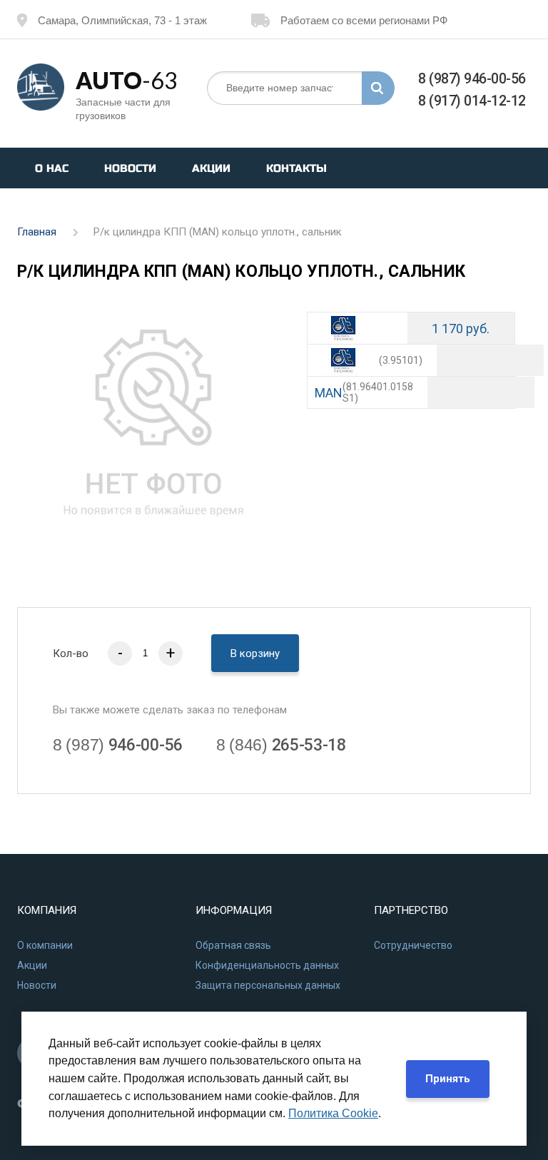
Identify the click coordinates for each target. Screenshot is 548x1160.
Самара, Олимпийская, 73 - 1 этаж (122, 20)
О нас (51, 168)
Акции (211, 168)
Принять (447, 1078)
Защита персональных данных (268, 985)
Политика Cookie (333, 1113)
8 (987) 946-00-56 (472, 79)
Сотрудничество (413, 945)
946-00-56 (118, 745)
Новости (130, 168)
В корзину (255, 653)
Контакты (296, 168)
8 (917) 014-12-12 (472, 101)
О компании (45, 945)
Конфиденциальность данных (267, 965)
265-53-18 (281, 745)
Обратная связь (233, 945)
